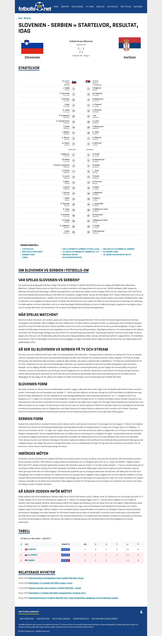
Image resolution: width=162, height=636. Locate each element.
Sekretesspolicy (81, 619)
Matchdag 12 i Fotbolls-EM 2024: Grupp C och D (50, 583)
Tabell (25, 257)
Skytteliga (126, 7)
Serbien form (28, 255)
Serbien (31, 560)
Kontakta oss (43, 619)
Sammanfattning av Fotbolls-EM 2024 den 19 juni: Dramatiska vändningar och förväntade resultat (73, 598)
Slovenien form (110, 252)
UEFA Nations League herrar (104, 619)
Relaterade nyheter (72, 257)
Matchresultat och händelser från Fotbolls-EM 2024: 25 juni (56, 578)
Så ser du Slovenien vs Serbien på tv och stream (85, 252)
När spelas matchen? (32, 252)
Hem (20, 18)
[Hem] (34, 6)
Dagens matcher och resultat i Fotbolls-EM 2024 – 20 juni (55, 588)
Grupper (65, 7)
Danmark (32, 549)
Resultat (100, 7)
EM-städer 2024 (27, 619)
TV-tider (90, 7)
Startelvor (27, 249)
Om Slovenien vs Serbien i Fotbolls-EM (80, 249)
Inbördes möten (70, 255)
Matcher (27, 18)
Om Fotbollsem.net (61, 619)
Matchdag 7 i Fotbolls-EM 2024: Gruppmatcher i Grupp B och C (57, 593)
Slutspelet (112, 7)
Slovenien (32, 555)
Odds (56, 7)
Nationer (138, 7)
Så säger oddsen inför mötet (117, 255)
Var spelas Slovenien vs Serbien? (119, 249)
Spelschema (77, 7)
